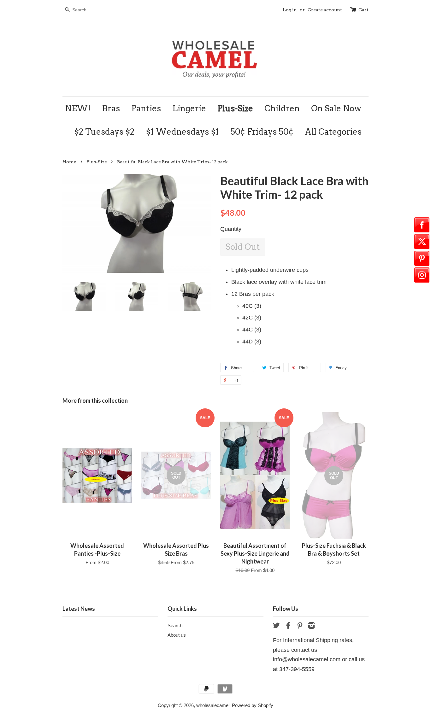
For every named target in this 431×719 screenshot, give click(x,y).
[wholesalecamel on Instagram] (311, 626)
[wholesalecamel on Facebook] (288, 626)
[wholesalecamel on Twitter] (276, 626)
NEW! (78, 108)
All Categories (333, 132)
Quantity (230, 229)
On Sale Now (336, 108)
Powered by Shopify (252, 705)
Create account (325, 9)
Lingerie (189, 108)
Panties (146, 108)
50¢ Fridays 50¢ (261, 132)
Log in (290, 9)
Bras (111, 108)
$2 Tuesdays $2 (104, 132)
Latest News (78, 608)
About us (177, 635)
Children (282, 108)
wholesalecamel (212, 705)
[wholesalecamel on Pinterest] (299, 626)
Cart (363, 9)
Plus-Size (235, 108)
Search (175, 625)
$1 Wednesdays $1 (182, 132)
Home (69, 161)
